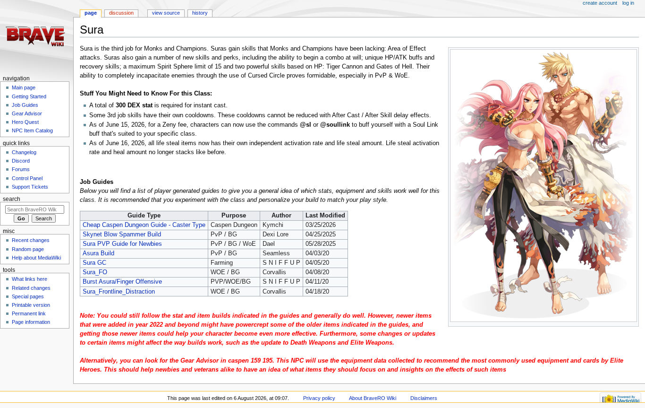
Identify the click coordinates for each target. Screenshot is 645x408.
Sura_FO (95, 272)
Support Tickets (30, 187)
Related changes (31, 288)
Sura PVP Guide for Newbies (122, 244)
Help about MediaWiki (36, 257)
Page (91, 13)
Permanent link (29, 313)
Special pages (28, 296)
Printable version (31, 305)
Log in (628, 3)
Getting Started (29, 96)
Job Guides (25, 105)
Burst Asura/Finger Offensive (122, 281)
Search (11, 199)
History (200, 13)
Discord (21, 161)
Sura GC (94, 263)
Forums (21, 169)
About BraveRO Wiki (372, 398)
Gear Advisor (27, 113)
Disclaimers (423, 398)
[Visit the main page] (36, 36)
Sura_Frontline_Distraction (119, 291)
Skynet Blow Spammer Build (122, 234)
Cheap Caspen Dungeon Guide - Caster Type (144, 225)
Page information (31, 322)
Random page (28, 249)
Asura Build (98, 253)
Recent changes (31, 240)
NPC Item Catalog (32, 130)
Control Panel (27, 178)
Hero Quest (25, 122)
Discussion (121, 13)
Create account (600, 3)
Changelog (24, 152)
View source (166, 13)
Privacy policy (319, 398)
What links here (29, 279)
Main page (23, 87)
